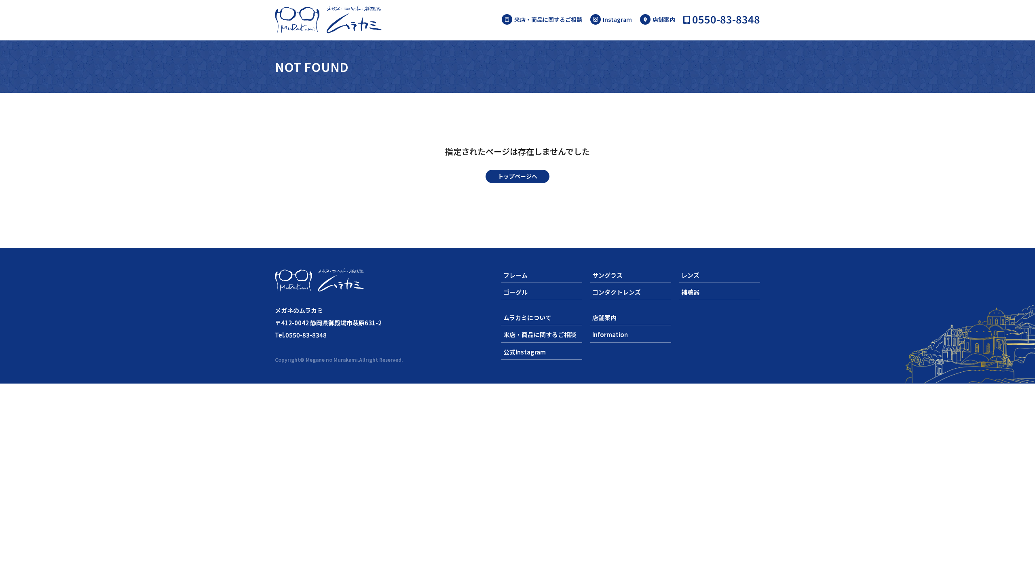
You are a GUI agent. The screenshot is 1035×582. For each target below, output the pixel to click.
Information (610, 334)
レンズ (690, 275)
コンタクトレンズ (616, 292)
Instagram (617, 19)
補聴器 (690, 292)
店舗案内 (664, 19)
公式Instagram (524, 352)
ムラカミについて (527, 317)
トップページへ (517, 176)
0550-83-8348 (726, 20)
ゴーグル (515, 292)
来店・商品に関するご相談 (548, 19)
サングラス (607, 275)
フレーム (515, 275)
